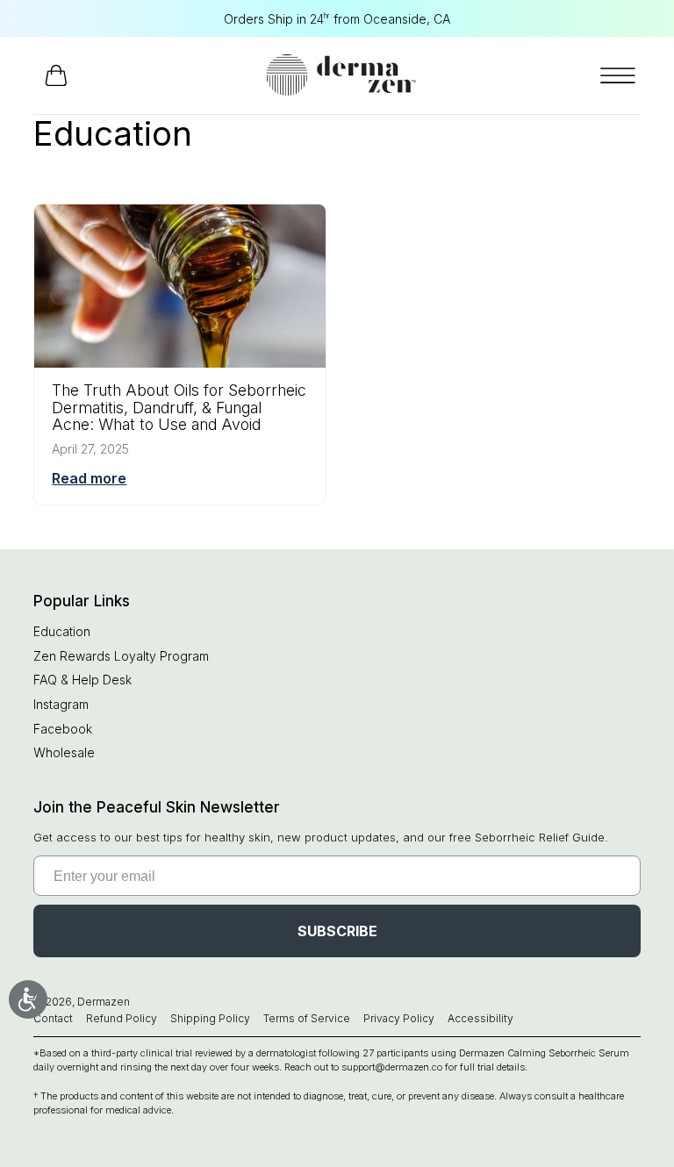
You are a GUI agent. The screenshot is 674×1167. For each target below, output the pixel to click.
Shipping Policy (210, 1018)
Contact (53, 1018)
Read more (89, 478)
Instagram (61, 704)
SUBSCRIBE (337, 931)
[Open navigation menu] (618, 75)
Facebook (62, 728)
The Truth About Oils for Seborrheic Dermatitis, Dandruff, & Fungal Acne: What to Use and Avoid (179, 407)
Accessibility (480, 1018)
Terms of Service (306, 1018)
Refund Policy (121, 1018)
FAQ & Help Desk (82, 679)
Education (61, 631)
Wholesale (64, 752)
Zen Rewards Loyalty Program (121, 655)
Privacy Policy (398, 1018)
